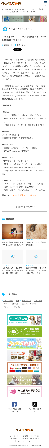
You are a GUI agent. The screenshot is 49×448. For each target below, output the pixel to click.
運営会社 (26, 436)
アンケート (7, 307)
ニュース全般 (8, 301)
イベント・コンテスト (11, 304)
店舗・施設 (38, 301)
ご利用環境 (13, 439)
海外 (17, 301)
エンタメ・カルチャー (30, 304)
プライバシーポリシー (24, 441)
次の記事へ (29, 207)
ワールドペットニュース (24, 9)
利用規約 (36, 436)
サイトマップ (14, 436)
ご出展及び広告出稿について (30, 439)
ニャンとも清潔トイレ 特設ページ (25, 195)
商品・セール (26, 301)
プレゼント (18, 307)
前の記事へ (19, 207)
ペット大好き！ (9, 9)
